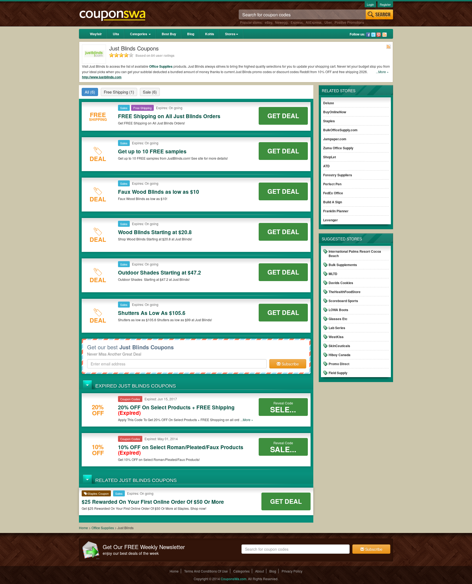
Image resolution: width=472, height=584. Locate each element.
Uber (328, 22)
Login (370, 4)
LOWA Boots (338, 309)
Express (297, 22)
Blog (190, 33)
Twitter (373, 34)
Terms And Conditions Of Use (206, 571)
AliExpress (313, 22)
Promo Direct (339, 363)
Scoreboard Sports (343, 300)
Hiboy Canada (339, 354)
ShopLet (329, 156)
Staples (329, 120)
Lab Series (337, 327)
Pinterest (378, 34)
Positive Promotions (349, 22)
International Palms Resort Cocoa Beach (355, 253)
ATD (326, 165)
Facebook (368, 34)
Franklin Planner (336, 210)
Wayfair (96, 33)
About (259, 571)
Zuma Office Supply (338, 147)
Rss (384, 34)
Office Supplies (161, 66)
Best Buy (169, 33)
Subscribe (290, 364)
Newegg (281, 22)
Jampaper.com (334, 138)
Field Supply (338, 372)
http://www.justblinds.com (102, 77)
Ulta (116, 33)
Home (83, 527)
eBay (268, 22)
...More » (382, 71)
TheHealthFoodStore (345, 291)
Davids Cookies (341, 282)
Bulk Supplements (343, 264)
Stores (230, 33)
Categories (139, 33)
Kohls (209, 33)
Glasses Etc (338, 318)
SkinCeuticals (339, 345)
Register (385, 4)
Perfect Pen (332, 183)
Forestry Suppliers (337, 174)
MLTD (333, 273)
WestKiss (336, 336)
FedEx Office (333, 192)
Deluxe (328, 102)
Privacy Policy (292, 571)
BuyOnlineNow (334, 111)
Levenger (330, 219)
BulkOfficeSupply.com (340, 129)
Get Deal (283, 115)
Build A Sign (332, 201)
